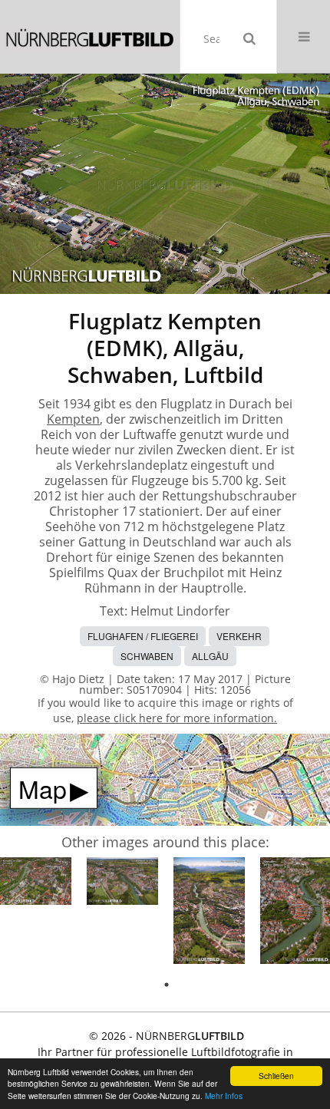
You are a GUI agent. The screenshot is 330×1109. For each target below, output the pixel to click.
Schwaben (146, 655)
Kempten (73, 419)
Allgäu (210, 655)
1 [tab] (166, 984)
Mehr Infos (224, 1095)
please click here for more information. (177, 718)
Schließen (276, 1075)
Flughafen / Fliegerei (142, 635)
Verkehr (239, 635)
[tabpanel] (35, 883)
